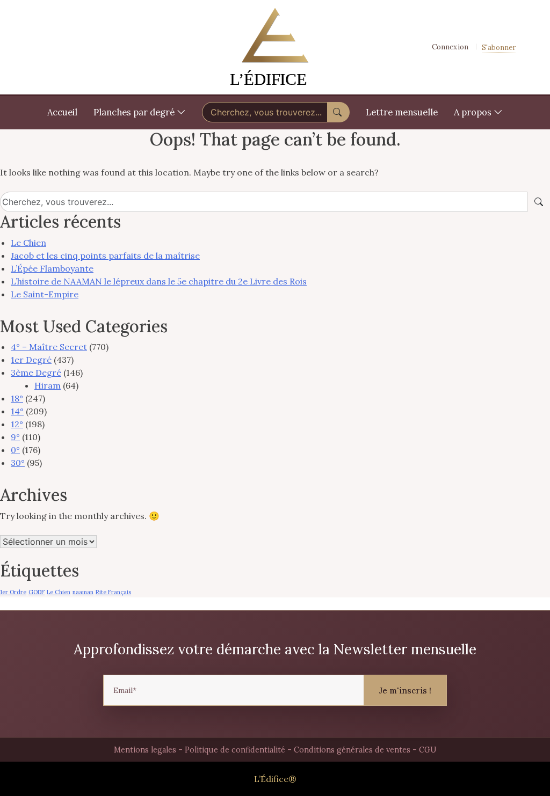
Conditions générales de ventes (352, 750)
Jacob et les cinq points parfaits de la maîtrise (105, 255)
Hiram (47, 385)
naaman (83, 592)
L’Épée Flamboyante (52, 268)
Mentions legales (145, 750)
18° (17, 398)
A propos (474, 112)
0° (15, 449)
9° (15, 437)
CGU (428, 750)
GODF (36, 592)
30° (18, 462)
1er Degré (31, 359)
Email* (124, 690)
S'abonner (499, 47)
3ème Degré (36, 372)
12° (17, 424)
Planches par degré (135, 112)
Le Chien (28, 242)
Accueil (62, 112)
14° (17, 411)
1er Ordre (13, 592)
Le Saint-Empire (44, 294)
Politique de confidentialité (235, 750)
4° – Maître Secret (49, 346)
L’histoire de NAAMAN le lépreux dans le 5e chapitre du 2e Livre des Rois (159, 281)
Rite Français (113, 592)
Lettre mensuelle (402, 112)
